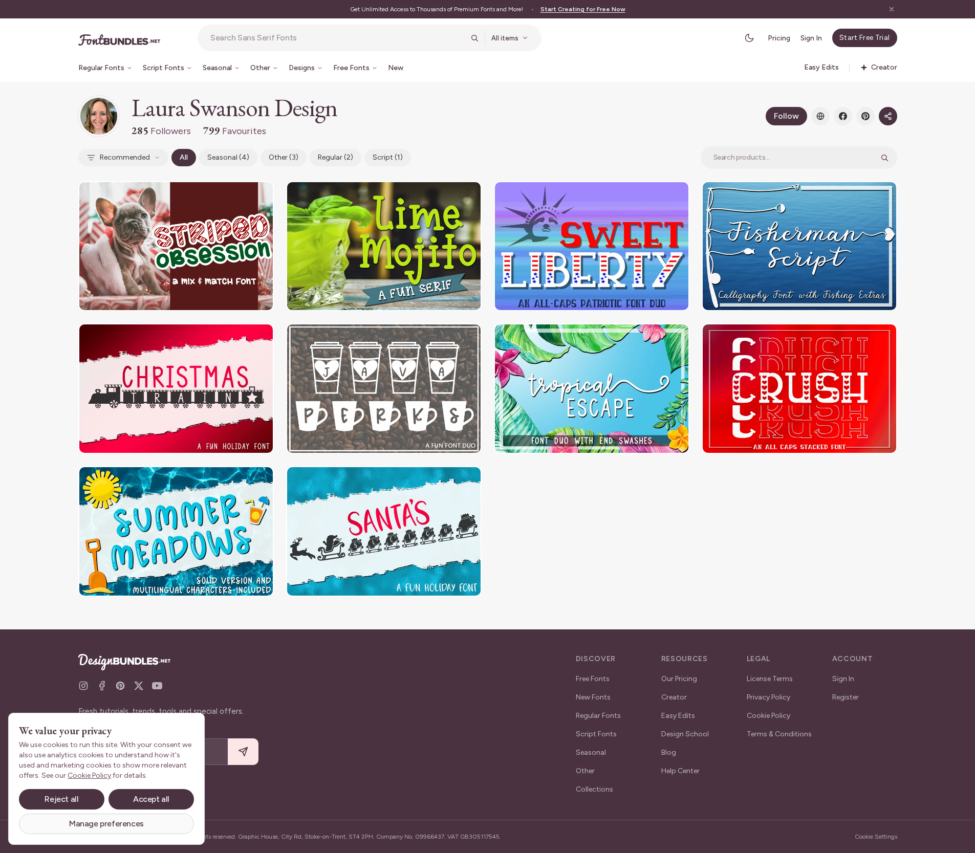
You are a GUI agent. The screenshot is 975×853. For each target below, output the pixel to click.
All (184, 157)
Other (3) (283, 157)
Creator (674, 697)
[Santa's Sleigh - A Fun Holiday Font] (384, 531)
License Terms (770, 678)
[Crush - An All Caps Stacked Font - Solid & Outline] (799, 388)
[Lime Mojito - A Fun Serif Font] (384, 246)
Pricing (779, 38)
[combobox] (337, 38)
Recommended (125, 157)
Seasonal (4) (228, 157)
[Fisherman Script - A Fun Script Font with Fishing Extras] (799, 246)
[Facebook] (843, 116)
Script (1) (388, 157)
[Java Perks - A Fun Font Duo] (384, 388)
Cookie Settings (876, 836)
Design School (685, 734)
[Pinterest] (865, 116)
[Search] (474, 38)
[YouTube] (157, 686)
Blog (668, 752)
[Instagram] (83, 686)
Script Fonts (596, 734)
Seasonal (591, 752)
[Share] (888, 116)
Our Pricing (679, 678)
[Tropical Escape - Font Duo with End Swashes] (591, 388)
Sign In (811, 38)
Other (585, 771)
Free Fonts (593, 678)
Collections (594, 789)
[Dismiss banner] (891, 9)
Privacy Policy (768, 697)
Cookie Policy (768, 715)
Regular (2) (335, 157)
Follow (786, 116)
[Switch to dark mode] (749, 38)
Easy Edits (678, 715)
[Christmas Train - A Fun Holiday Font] (176, 388)
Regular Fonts (598, 715)
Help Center (680, 771)
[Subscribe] (243, 751)
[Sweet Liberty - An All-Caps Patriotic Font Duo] (591, 246)
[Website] (820, 116)
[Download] (238, 195)
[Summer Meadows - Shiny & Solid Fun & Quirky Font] (176, 531)
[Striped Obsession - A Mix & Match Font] (176, 246)
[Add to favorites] (259, 195)
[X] (139, 686)
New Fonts (593, 697)
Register (845, 697)
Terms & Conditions (779, 734)
